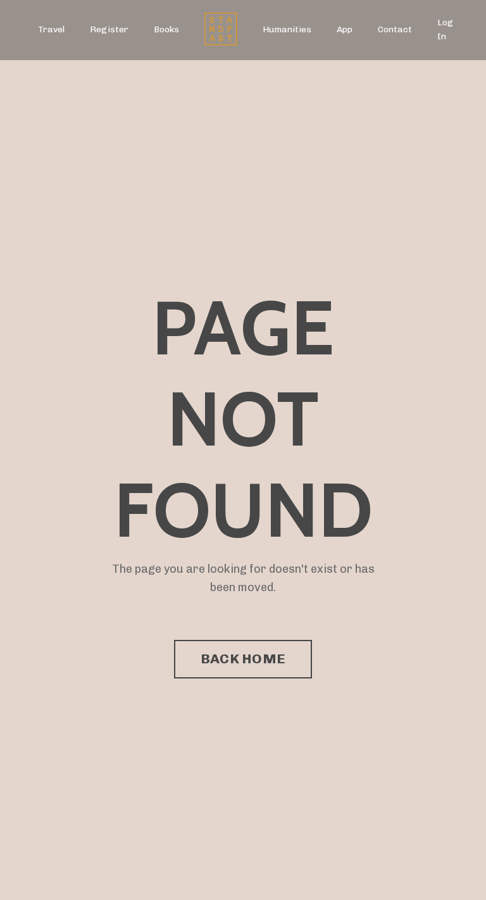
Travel (51, 29)
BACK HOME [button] (243, 658)
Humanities (287, 29)
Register (109, 29)
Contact (395, 29)
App (344, 29)
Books (166, 29)
